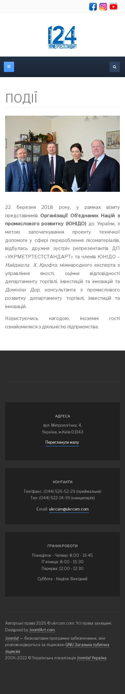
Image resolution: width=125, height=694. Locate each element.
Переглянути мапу (62, 442)
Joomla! (12, 638)
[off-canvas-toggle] (9, 67)
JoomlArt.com (42, 629)
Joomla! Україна (91, 657)
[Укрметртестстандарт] (62, 37)
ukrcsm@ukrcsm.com (69, 509)
